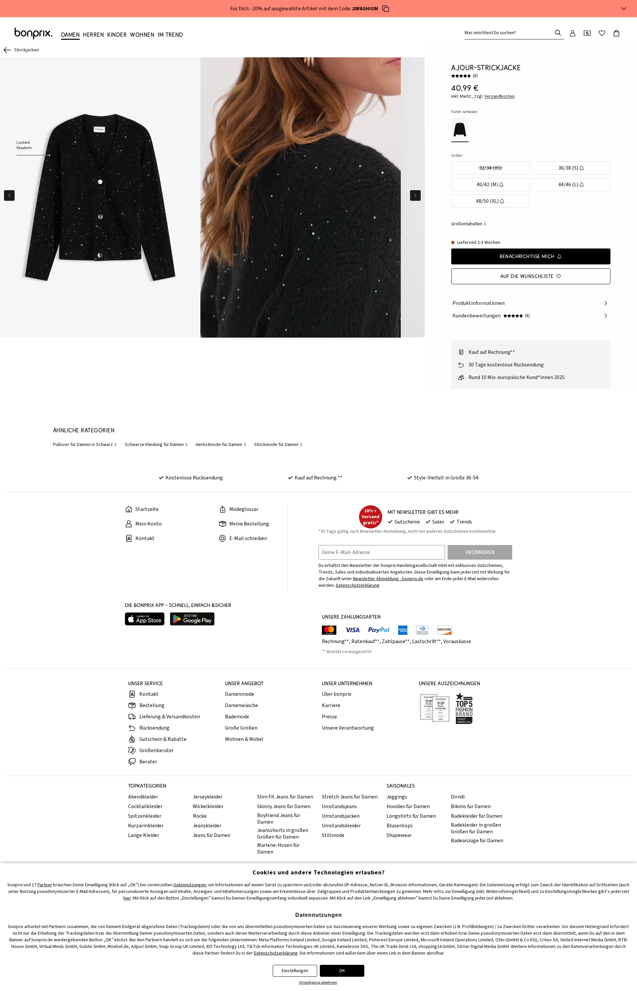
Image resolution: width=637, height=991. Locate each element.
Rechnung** (335, 641)
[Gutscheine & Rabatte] (587, 33)
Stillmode (333, 835)
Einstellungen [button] (295, 970)
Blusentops (400, 825)
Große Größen (241, 728)
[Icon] (385, 8)
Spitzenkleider (144, 816)
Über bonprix (336, 694)
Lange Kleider (143, 835)
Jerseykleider (208, 796)
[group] (100, 197)
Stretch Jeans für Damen (350, 796)
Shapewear (399, 835)
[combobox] (509, 33)
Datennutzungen (190, 885)
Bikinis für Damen (471, 806)
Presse (329, 716)
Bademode (237, 716)
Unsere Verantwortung (348, 728)
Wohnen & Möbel (244, 739)
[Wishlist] (602, 33)
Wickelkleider (208, 806)
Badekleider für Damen (476, 816)
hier (127, 898)
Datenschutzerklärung (358, 585)
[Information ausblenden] (623, 8)
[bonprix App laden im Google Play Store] (192, 619)
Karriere (331, 705)
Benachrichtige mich (527, 256)
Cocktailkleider (145, 806)
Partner (44, 885)
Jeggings (397, 796)
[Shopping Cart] (616, 33)
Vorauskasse (457, 641)
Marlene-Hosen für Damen (278, 848)
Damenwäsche (241, 705)
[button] (300, 197)
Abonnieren (480, 552)
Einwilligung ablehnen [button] (318, 982)
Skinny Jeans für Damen (284, 806)
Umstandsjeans (339, 806)
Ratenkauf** (365, 641)
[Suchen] (558, 33)
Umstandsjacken (341, 816)
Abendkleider (143, 796)
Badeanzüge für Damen (477, 840)
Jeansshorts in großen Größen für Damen (282, 833)
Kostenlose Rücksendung (194, 477)
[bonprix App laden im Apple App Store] (145, 619)
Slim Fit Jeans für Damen (285, 796)
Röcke (200, 816)
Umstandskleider (341, 825)
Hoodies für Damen (408, 806)
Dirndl (458, 796)
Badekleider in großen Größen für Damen (476, 828)
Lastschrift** (426, 641)
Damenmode (239, 694)
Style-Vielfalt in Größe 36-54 (446, 477)
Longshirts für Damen (411, 816)
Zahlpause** (396, 641)
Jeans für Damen (211, 835)
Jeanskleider (207, 825)
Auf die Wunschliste (527, 276)
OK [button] (342, 970)
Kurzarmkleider (146, 825)
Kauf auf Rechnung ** (318, 477)
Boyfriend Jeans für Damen (278, 818)
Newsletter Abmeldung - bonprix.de (388, 579)
